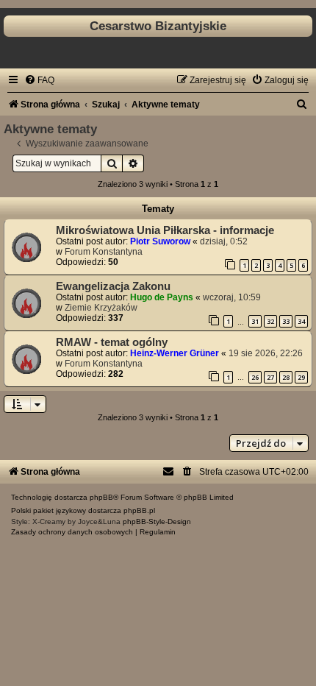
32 (270, 321)
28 (286, 377)
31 (255, 321)
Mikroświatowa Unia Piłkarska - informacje (165, 230)
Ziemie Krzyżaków (101, 308)
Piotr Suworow (160, 241)
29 (301, 377)
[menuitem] (39, 80)
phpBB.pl (139, 510)
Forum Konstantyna (104, 252)
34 (301, 321)
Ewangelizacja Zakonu (113, 286)
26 (255, 377)
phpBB (101, 497)
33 (286, 321)
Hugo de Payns (161, 297)
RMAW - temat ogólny (112, 342)
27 (270, 377)
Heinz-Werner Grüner (174, 353)
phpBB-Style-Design (157, 521)
